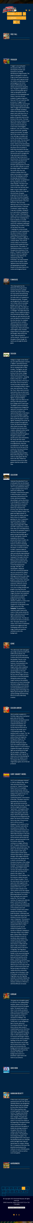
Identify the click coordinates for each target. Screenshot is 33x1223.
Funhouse (14, 279)
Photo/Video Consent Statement (16, 1207)
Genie (12, 643)
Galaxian (13, 474)
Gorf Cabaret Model (18, 774)
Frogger (13, 59)
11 (16, 1191)
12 (21, 1191)
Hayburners (15, 1163)
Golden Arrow (15, 707)
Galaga (13, 353)
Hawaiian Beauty (16, 1093)
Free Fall (13, 34)
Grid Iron (14, 1068)
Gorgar (13, 994)
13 (25, 1191)
